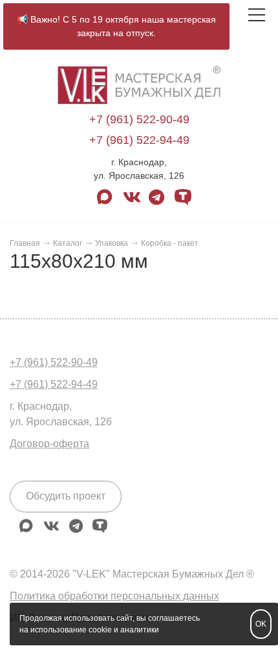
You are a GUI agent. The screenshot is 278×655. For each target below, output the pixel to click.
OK (260, 624)
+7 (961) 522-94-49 (139, 140)
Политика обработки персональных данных (114, 595)
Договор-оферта (49, 443)
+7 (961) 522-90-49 (139, 119)
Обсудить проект (65, 495)
